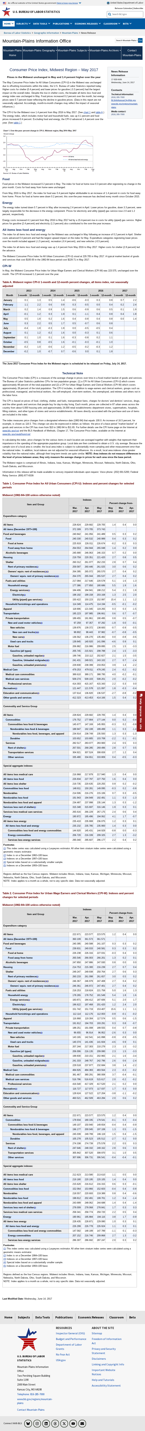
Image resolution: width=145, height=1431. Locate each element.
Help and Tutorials (103, 1380)
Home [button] (7, 23)
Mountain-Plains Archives (104, 50)
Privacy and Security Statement (104, 1351)
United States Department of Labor (126, 2)
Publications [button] (61, 23)
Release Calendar (123, 8)
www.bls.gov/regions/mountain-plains (124, 105)
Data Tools (42, 1317)
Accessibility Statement (106, 1385)
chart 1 (87, 112)
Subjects (24, 1317)
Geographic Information (46, 32)
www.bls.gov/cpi (10, 430)
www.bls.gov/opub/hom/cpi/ (16, 434)
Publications (64, 1317)
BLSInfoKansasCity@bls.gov (123, 100)
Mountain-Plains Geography (39, 50)
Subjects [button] (22, 23)
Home (8, 1317)
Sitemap (97, 1333)
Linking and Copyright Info (108, 1364)
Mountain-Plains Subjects (72, 50)
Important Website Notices (103, 1372)
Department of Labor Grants (69, 1347)
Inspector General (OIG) (70, 1333)
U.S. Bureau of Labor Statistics (36, 12)
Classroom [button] (110, 23)
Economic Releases (91, 1317)
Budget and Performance (71, 1339)
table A (99, 112)
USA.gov (61, 1360)
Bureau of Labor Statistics (17, 32)
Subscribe (138, 8)
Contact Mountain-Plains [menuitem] (132, 53)
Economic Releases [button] (86, 23)
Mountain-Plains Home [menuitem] (12, 53)
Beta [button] (126, 23)
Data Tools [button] (40, 23)
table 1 (17, 122)
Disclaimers (99, 1358)
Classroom (116, 1317)
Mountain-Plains (70, 32)
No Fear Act (63, 1354)
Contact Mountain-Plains (31, 1409)
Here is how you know (67, 2)
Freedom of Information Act (106, 1341)
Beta (132, 1317)
